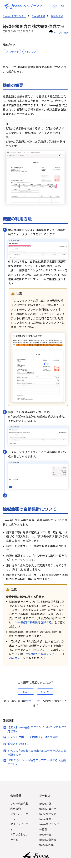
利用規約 (15, 808)
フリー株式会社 (19, 803)
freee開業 (45, 819)
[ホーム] (24, 6)
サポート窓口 (34, 701)
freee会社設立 (47, 814)
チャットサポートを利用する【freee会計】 (34, 737)
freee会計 (45, 803)
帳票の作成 (57, 16)
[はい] (26, 691)
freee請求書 (38, 16)
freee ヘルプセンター (14, 16)
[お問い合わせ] (54, 6)
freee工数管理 (47, 839)
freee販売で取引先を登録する (33, 622)
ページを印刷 (61, 32)
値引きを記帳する (18, 744)
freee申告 (45, 834)
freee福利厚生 (47, 844)
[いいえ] (45, 691)
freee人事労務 (47, 808)
